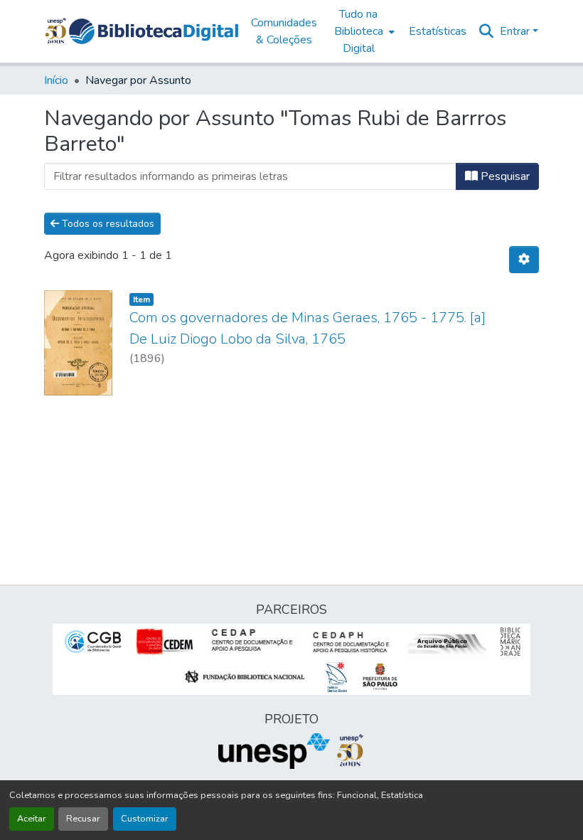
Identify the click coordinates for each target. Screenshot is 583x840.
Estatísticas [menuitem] (437, 31)
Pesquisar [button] (504, 176)
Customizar (145, 818)
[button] (154, 31)
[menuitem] (363, 31)
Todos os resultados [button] (106, 223)
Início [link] (56, 80)
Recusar (83, 818)
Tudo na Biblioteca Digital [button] (358, 31)
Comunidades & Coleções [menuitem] (284, 31)
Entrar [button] (516, 31)
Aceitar (31, 818)
